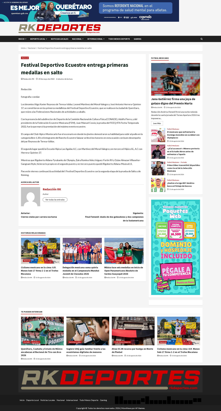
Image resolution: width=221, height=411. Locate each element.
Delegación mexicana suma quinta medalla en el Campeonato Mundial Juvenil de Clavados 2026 (81, 270)
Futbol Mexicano (176, 92)
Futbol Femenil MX (160, 92)
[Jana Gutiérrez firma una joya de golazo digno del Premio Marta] (175, 79)
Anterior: (39, 215)
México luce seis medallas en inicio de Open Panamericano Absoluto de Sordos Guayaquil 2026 (123, 270)
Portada (118, 261)
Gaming (137, 39)
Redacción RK (28, 79)
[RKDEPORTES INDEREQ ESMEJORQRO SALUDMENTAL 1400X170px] (89, 10)
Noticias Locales (59, 39)
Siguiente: (114, 217)
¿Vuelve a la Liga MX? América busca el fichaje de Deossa (158, 185)
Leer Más (158, 123)
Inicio (21, 39)
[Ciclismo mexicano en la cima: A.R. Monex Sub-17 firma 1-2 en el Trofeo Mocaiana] (40, 251)
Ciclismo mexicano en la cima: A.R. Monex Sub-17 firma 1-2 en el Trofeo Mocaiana (39, 270)
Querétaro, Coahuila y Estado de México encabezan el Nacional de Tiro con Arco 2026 (41, 352)
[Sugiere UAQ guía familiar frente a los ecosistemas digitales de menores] (87, 331)
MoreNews (126, 408)
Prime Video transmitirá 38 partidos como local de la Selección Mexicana (158, 168)
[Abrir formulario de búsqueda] (202, 38)
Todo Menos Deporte (119, 39)
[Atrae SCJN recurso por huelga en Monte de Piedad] (133, 331)
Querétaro (36, 342)
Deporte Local (37, 39)
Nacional (77, 39)
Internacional (95, 39)
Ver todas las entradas (55, 199)
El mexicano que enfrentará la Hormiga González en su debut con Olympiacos (158, 135)
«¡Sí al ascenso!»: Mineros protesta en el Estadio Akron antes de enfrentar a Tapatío (158, 152)
